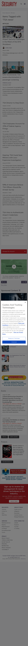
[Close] (25, 302)
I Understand (14, 342)
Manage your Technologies (14, 338)
